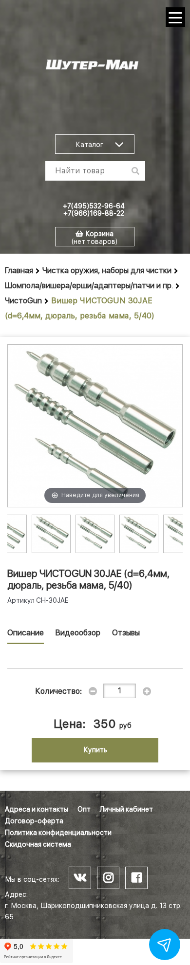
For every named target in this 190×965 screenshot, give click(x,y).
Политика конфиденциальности (58, 832)
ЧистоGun (23, 300)
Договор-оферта (34, 821)
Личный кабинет (126, 809)
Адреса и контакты (36, 809)
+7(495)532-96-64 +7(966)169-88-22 (94, 209)
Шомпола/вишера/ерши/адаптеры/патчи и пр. (89, 285)
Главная (19, 270)
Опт (84, 809)
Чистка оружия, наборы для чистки (106, 270)
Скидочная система (38, 844)
